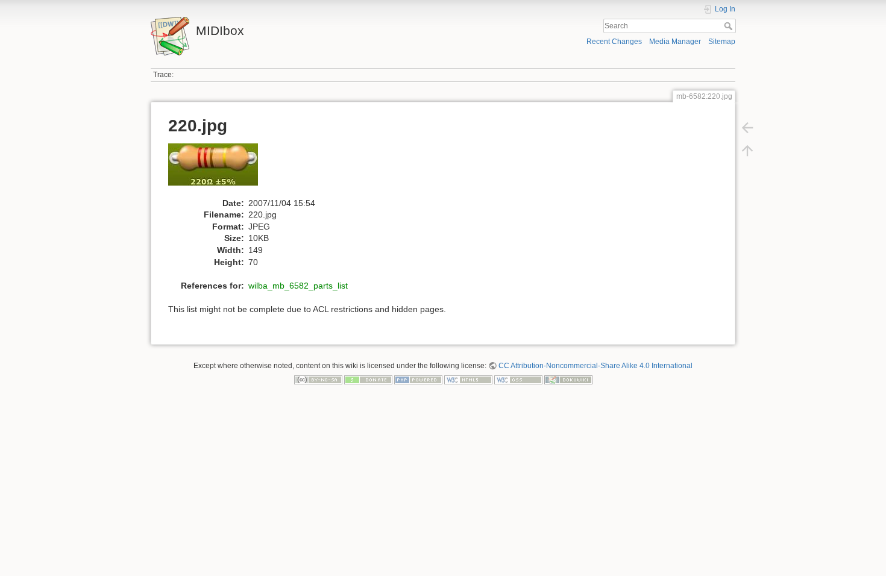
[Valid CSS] (518, 379)
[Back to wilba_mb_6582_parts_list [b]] (747, 127)
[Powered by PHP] (418, 379)
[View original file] (219, 170)
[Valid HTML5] (468, 379)
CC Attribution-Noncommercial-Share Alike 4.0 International (595, 366)
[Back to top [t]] (747, 150)
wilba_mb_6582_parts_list (298, 285)
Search (729, 26)
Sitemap (721, 41)
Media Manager (675, 41)
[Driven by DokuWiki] (568, 379)
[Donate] (368, 379)
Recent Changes (614, 41)
